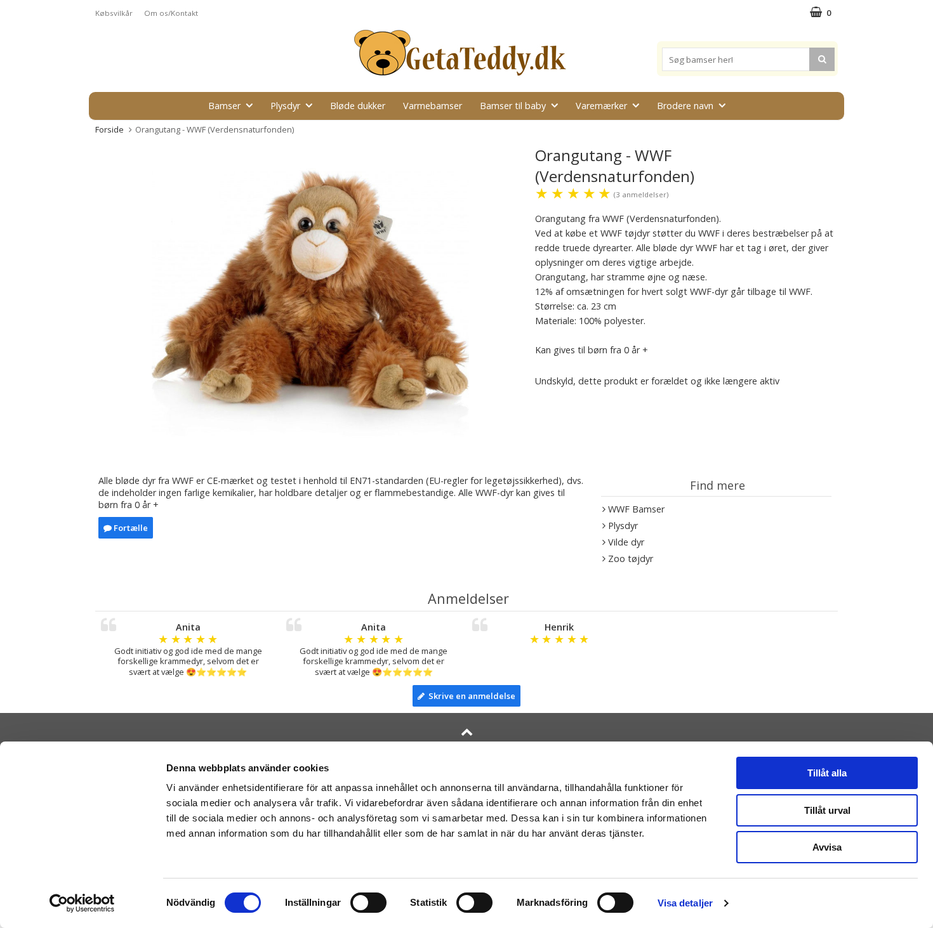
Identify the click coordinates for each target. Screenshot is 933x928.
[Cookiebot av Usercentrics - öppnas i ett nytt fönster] (82, 903)
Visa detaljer (685, 903)
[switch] (368, 902)
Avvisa (827, 847)
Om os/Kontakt (171, 13)
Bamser (224, 106)
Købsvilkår (114, 13)
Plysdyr (285, 106)
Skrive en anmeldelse (470, 696)
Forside (109, 129)
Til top (466, 748)
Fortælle (130, 527)
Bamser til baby (513, 106)
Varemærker (601, 106)
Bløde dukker (357, 106)
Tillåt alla (827, 773)
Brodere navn (685, 106)
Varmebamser (432, 106)
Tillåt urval (827, 810)
